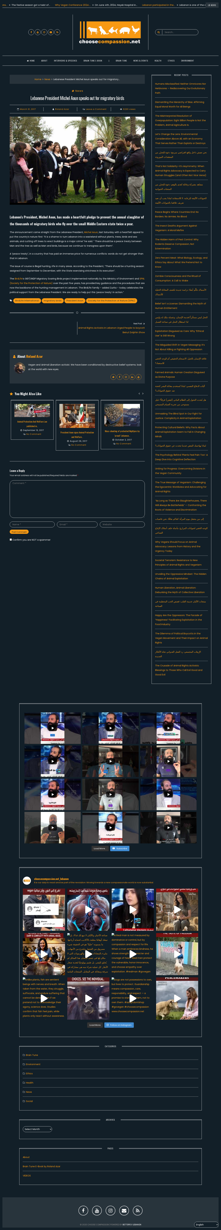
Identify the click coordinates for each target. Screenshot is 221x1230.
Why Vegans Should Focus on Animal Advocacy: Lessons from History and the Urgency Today (177, 546)
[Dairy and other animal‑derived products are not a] (44, 954)
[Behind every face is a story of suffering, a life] (88, 998)
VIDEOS (27, 1175)
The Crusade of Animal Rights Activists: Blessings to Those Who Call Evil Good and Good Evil (178, 670)
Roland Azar (62, 109)
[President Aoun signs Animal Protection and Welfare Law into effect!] (77, 416)
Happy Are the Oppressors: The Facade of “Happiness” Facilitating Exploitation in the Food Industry (178, 620)
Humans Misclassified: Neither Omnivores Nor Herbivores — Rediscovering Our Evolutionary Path (180, 88)
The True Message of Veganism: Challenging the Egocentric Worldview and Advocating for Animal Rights (180, 487)
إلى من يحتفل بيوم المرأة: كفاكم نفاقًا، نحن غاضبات (179, 519)
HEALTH (158, 60)
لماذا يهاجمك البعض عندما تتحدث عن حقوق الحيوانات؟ (180, 445)
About (44, 60)
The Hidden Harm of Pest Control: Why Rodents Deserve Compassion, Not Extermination (177, 244)
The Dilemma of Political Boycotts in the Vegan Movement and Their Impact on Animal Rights (181, 638)
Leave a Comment (96, 109)
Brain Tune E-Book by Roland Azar (41, 1166)
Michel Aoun (91, 232)
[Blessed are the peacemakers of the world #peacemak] (177, 998)
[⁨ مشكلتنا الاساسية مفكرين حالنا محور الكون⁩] (133, 910)
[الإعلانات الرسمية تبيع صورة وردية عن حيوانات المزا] (177, 910)
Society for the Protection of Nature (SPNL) (111, 300)
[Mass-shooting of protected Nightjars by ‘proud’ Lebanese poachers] (122, 415)
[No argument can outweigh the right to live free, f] (177, 954)
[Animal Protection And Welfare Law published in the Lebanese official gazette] (32, 410)
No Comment (33, 434)
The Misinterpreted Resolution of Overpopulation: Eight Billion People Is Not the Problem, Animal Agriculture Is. (180, 120)
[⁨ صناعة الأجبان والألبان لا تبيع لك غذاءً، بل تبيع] (88, 954)
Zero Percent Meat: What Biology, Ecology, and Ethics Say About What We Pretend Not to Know (181, 262)
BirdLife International (27, 300)
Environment (187, 60)
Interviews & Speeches (65, 60)
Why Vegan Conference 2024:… (44, 5)
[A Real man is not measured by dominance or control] (133, 954)
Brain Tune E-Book (93, 60)
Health (29, 1082)
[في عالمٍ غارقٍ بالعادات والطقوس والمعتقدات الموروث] (44, 910)
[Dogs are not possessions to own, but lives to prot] (133, 998)
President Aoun (74, 300)
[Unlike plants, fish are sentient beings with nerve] (44, 998)
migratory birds (53, 300)
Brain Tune (121, 60)
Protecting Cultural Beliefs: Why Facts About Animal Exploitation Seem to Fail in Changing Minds (180, 432)
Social (29, 1101)
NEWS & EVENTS (140, 60)
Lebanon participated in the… (129, 5)
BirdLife (19, 278)
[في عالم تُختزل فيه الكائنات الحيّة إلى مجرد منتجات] (88, 910)
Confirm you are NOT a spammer (31, 539)
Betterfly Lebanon (132, 1224)
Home (32, 60)
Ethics (171, 60)
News (47, 79)
